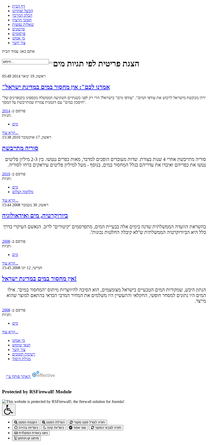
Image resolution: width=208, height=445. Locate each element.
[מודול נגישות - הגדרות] (8, 410)
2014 (6, 111)
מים (15, 124)
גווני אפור (79, 428)
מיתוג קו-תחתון (28, 438)
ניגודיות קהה (55, 428)
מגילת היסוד (21, 359)
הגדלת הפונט (55, 422)
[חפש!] (51, 62)
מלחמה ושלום (22, 192)
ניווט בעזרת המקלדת (33, 433)
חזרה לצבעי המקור (107, 428)
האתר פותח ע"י (18, 376)
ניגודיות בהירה (28, 428)
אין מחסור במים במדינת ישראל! (39, 278)
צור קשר (18, 43)
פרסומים (18, 33)
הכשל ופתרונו (22, 11)
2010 (6, 174)
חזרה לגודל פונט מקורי (89, 422)
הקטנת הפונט (27, 422)
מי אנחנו (18, 38)
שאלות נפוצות (23, 24)
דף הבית (18, 6)
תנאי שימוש (21, 345)
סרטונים (18, 29)
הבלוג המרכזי (22, 15)
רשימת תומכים (23, 354)
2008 (6, 241)
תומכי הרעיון (22, 20)
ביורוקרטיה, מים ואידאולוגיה (35, 215)
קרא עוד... (10, 133)
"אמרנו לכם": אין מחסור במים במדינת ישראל (56, 87)
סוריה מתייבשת (20, 148)
